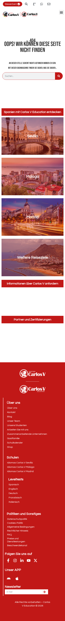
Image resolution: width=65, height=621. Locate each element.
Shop (10, 447)
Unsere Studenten (17, 425)
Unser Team (13, 421)
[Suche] (59, 76)
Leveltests (15, 479)
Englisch (13, 489)
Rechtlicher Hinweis (17, 531)
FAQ (9, 534)
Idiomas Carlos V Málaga (20, 467)
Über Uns (12, 408)
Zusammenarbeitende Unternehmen (27, 434)
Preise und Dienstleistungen (16, 540)
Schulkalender (15, 442)
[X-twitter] (35, 560)
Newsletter (13, 586)
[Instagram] (15, 560)
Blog (9, 416)
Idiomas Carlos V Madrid (20, 471)
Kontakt (11, 412)
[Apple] (17, 578)
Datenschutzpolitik (17, 519)
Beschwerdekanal (17, 545)
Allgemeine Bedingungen (20, 527)
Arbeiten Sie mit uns (17, 429)
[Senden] (44, 591)
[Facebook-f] (8, 560)
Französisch (15, 497)
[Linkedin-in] (21, 560)
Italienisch (14, 502)
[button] (61, 12)
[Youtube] (28, 560)
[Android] (8, 578)
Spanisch (14, 484)
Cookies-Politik (15, 523)
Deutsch (13, 493)
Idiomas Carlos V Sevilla (20, 462)
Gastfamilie (13, 438)
